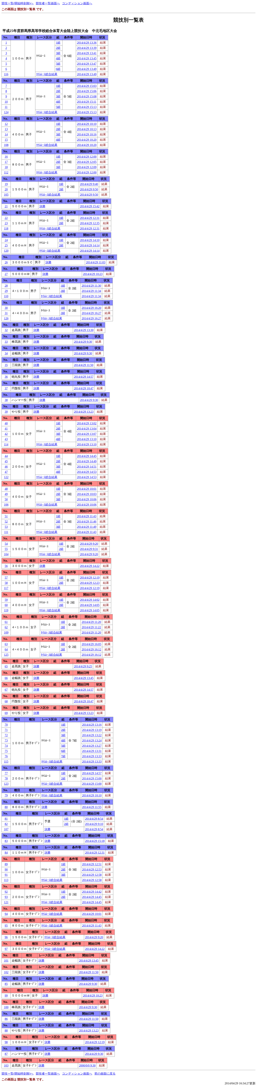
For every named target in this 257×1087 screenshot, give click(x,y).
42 (6, 433)
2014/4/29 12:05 (87, 161)
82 (6, 824)
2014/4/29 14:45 (87, 456)
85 (6, 983)
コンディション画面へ (77, 3)
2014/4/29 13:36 (87, 42)
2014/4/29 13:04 (87, 428)
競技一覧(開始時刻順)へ (17, 3)
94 (6, 913)
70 (6, 724)
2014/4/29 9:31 (89, 549)
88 (6, 1030)
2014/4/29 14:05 (90, 605)
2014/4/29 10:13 (87, 129)
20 (6, 189)
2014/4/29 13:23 (84, 411)
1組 (58, 42)
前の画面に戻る (105, 1073)
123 (6, 783)
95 (6, 925)
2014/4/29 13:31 (92, 751)
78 (6, 778)
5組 (58, 63)
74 (6, 745)
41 (6, 428)
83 (6, 840)
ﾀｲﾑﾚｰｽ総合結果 (46, 74)
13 (6, 129)
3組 (58, 53)
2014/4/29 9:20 (89, 543)
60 (6, 605)
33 (6, 341)
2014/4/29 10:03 (87, 494)
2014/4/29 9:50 (89, 189)
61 (6, 622)
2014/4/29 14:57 (84, 376)
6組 (58, 69)
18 (6, 167)
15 (6, 139)
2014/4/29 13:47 (87, 63)
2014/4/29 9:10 (94, 824)
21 (6, 206)
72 (6, 735)
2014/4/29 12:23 (90, 582)
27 (6, 274)
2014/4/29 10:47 (84, 388)
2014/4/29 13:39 (87, 47)
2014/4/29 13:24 (92, 740)
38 (6, 400)
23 (6, 223)
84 (6, 852)
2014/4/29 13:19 (92, 730)
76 (6, 756)
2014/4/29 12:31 (90, 218)
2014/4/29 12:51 (92, 864)
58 (6, 582)
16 (6, 156)
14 (6, 134)
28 (6, 285)
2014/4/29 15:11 (86, 101)
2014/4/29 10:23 (93, 274)
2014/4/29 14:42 (92, 891)
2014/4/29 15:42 (90, 206)
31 (6, 313)
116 (6, 74)
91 (6, 874)
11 (6, 107)
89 (6, 864)
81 (6, 818)
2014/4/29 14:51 (87, 466)
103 (6, 1065)
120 (6, 250)
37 (6, 388)
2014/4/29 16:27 (91, 313)
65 (6, 666)
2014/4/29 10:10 (87, 123)
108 (6, 145)
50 (6, 499)
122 (6, 477)
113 (6, 880)
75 (6, 751)
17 (6, 161)
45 (6, 461)
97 (6, 948)
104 (6, 554)
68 (6, 701)
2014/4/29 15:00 (92, 778)
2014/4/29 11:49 (86, 526)
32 (6, 330)
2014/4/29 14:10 (90, 240)
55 (6, 549)
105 (6, 194)
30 (6, 307)
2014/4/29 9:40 (89, 184)
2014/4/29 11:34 (91, 290)
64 (6, 649)
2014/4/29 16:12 (91, 649)
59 (6, 599)
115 (6, 761)
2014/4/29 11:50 (83, 365)
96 (6, 937)
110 (6, 296)
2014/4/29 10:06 (87, 499)
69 (6, 713)
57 (6, 577)
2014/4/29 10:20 (87, 139)
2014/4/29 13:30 (84, 330)
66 (6, 678)
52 (6, 521)
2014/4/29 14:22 (90, 565)
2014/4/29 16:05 (91, 644)
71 (6, 730)
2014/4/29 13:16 (92, 724)
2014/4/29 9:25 (83, 666)
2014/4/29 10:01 (87, 488)
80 (6, 807)
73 (6, 740)
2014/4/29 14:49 (87, 461)
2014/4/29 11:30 (91, 285)
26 (6, 262)
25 (6, 245)
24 (6, 240)
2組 (58, 47)
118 (6, 228)
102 (6, 972)
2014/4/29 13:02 (87, 423)
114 (6, 444)
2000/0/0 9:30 (87, 1065)
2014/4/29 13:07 (87, 433)
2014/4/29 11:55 (91, 807)
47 (6, 471)
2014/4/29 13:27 (92, 745)
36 (6, 376)
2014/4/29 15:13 (87, 107)
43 (6, 439)
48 (6, 488)
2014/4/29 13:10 (87, 439)
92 (6, 891)
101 (6, 960)
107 (6, 829)
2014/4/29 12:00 (87, 156)
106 (6, 504)
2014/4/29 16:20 (91, 307)
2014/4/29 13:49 (87, 69)
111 (6, 532)
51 (6, 516)
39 (6, 411)
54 (6, 543)
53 (6, 526)
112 (6, 172)
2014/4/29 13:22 (92, 735)
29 (6, 290)
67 (6, 689)
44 (6, 456)
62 (6, 627)
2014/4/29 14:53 (87, 471)
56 (6, 565)
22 (6, 218)
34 (6, 353)
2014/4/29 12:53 (92, 869)
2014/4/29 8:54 (94, 818)
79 (6, 795)
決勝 (42, 206)
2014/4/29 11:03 (95, 262)
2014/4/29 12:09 (87, 167)
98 (6, 1042)
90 (6, 869)
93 (6, 897)
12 (6, 123)
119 (6, 610)
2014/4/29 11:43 (86, 516)
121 (6, 902)
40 (6, 423)
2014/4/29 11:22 (91, 627)
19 (6, 184)
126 (6, 318)
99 (6, 995)
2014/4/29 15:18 (95, 840)
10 (6, 101)
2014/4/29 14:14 (90, 245)
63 (6, 644)
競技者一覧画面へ (48, 3)
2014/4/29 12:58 (92, 874)
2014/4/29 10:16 (87, 134)
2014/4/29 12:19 (90, 577)
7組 (63, 756)
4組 (58, 58)
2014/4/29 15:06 (87, 91)
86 (6, 1018)
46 (6, 466)
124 (6, 112)
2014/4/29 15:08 (87, 96)
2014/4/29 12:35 (90, 223)
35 (6, 365)
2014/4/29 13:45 (87, 58)
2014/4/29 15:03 (87, 85)
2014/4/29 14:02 (90, 599)
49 (6, 494)
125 (6, 654)
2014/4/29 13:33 (92, 756)
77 (6, 773)
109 (6, 632)
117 (6, 588)
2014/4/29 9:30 (83, 341)
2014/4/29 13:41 (87, 53)
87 (6, 1053)
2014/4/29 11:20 (91, 622)
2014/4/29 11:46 (86, 521)
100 (6, 1007)
